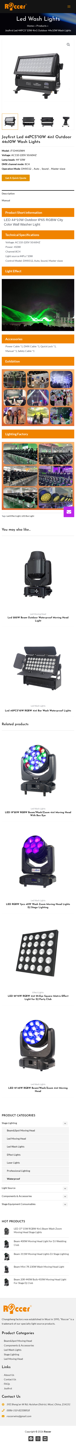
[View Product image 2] (29, 122)
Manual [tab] (6, 200)
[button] (68, 44)
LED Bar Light (28, 516)
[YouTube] (45, 1438)
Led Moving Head (16, 1138)
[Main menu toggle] (69, 6)
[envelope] (69, 512)
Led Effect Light (14, 516)
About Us (9, 1374)
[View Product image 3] (47, 122)
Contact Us (10, 1379)
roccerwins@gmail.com (19, 1416)
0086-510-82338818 (18, 1410)
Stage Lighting (9, 1122)
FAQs (7, 1383)
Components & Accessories (17, 1196)
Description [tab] (8, 193)
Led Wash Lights (15, 1146)
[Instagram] (38, 1438)
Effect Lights (14, 1154)
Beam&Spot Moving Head (21, 1130)
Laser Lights (13, 1162)
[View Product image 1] (10, 122)
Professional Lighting (18, 1170)
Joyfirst (8, 1388)
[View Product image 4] (66, 122)
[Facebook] (30, 1438)
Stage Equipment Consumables (19, 1204)
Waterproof (13, 1178)
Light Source (8, 1187)
